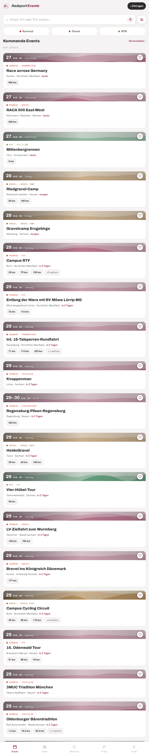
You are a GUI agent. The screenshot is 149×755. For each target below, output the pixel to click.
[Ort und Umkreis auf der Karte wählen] (130, 19)
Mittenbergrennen (23, 149)
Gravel (76, 31)
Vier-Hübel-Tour (21, 490)
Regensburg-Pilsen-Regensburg (35, 411)
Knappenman (18, 379)
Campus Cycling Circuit (27, 608)
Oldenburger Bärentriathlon (31, 719)
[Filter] (141, 19)
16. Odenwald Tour (23, 648)
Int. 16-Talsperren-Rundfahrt (32, 339)
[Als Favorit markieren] (140, 57)
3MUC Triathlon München (29, 687)
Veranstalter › (137, 41)
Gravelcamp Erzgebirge (28, 228)
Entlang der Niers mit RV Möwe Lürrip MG (44, 300)
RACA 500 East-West (25, 110)
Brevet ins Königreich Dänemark (36, 569)
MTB (124, 31)
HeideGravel (17, 450)
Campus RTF (18, 260)
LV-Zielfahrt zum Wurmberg (31, 529)
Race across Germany (27, 71)
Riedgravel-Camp (22, 189)
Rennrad (28, 31)
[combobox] (67, 19)
